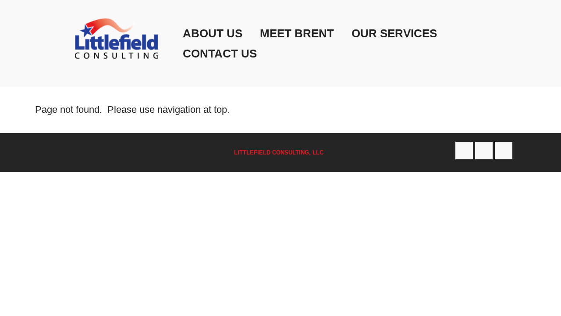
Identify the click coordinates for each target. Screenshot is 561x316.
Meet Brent (297, 33)
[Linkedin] (503, 150)
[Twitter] (484, 150)
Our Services (394, 33)
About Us (212, 33)
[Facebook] (464, 150)
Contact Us (220, 53)
